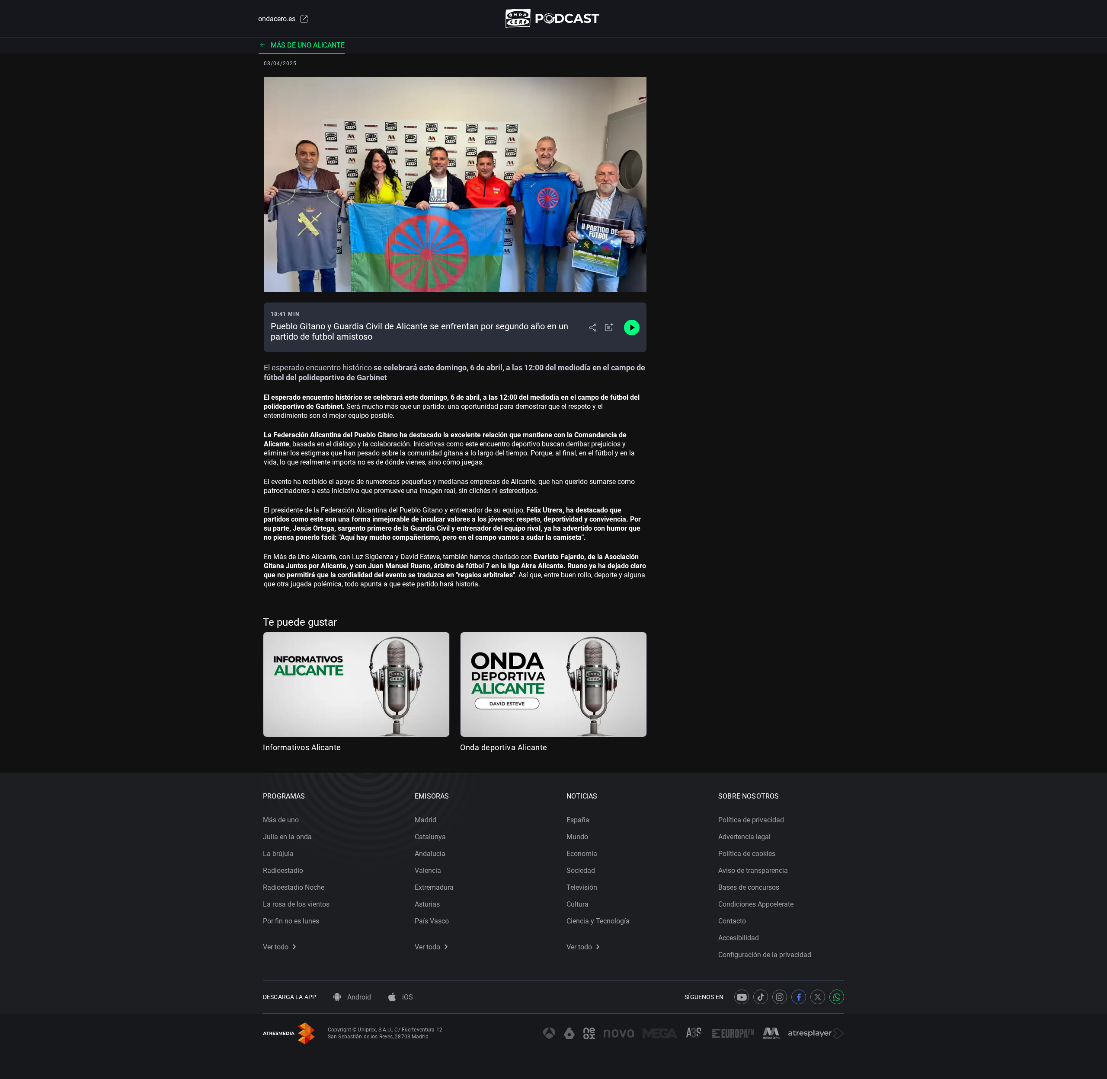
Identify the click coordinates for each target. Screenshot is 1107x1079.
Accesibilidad (738, 938)
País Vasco (432, 921)
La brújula (278, 854)
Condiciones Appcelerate (755, 904)
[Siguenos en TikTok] (760, 997)
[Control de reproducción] (632, 327)
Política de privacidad (751, 820)
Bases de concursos (748, 887)
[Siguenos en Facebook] (798, 997)
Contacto (732, 921)
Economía (581, 854)
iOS (406, 997)
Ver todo (275, 947)
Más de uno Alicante (308, 45)
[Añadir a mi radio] (609, 327)
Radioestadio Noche (293, 887)
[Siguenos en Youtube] (741, 997)
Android (358, 997)
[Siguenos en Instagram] (779, 997)
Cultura (577, 904)
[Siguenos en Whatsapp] (836, 997)
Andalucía (430, 854)
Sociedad (580, 870)
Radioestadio (283, 870)
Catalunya (430, 837)
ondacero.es (276, 19)
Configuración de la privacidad (764, 955)
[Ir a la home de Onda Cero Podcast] (553, 18)
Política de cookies (746, 854)
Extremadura (434, 887)
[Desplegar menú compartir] (592, 327)
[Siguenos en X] (817, 997)
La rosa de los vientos (296, 904)
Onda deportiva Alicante (503, 747)
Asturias (427, 904)
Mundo (577, 837)
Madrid (425, 820)
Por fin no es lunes (291, 921)
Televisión (581, 887)
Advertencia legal (744, 837)
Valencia (428, 870)
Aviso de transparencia (753, 870)
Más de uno (281, 820)
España (577, 820)
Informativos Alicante (302, 747)
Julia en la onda (287, 837)
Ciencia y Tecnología (598, 921)
